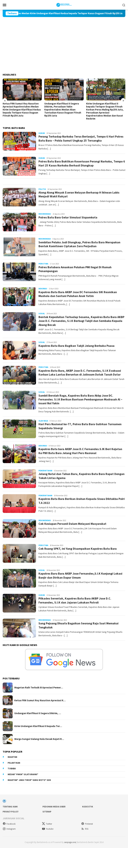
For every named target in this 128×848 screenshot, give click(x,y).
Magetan (12, 757)
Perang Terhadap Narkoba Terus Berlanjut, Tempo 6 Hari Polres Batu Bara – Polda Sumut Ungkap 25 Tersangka (80, 138)
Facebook (11, 823)
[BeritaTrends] (64, 4)
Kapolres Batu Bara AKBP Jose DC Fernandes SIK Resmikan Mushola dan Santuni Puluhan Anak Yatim (77, 294)
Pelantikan (14, 762)
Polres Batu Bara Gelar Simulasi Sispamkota (67, 217)
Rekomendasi (44, 214)
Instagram (11, 828)
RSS (86, 828)
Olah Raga (43, 421)
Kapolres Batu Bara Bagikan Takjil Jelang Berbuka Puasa (76, 346)
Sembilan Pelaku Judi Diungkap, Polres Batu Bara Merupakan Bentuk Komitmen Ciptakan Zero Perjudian (79, 244)
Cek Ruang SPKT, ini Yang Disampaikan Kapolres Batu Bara (77, 549)
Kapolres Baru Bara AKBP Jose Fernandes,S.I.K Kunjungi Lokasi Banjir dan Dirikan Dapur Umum (80, 575)
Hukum (41, 133)
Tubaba (12, 768)
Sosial (41, 313)
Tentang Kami (10, 806)
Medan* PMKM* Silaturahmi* (23, 774)
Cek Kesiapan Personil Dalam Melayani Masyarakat (72, 524)
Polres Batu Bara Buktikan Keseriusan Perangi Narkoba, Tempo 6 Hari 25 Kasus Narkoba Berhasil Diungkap (81, 163)
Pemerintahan (45, 470)
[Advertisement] (64, 42)
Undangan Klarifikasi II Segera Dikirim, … (37, 713)
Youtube (49, 828)
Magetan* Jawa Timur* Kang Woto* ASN (29, 780)
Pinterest (89, 823)
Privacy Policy (10, 811)
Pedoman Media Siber (54, 806)
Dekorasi (42, 288)
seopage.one (70, 842)
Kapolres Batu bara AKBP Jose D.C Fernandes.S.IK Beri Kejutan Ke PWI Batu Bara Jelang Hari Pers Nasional (80, 451)
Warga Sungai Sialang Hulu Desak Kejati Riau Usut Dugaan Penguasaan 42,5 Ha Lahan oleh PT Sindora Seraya (105, 108)
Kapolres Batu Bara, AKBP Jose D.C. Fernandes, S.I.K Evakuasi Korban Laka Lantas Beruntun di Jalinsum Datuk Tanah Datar (79, 372)
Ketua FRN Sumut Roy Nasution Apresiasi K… (40, 700)
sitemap (46, 811)
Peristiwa (43, 264)
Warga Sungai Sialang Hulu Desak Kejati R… (39, 739)
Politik (42, 189)
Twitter (49, 823)
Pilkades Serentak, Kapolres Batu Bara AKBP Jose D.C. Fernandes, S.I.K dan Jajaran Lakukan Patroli (74, 600)
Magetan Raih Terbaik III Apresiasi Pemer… (38, 687)
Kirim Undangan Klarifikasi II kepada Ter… (38, 726)
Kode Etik (87, 806)
